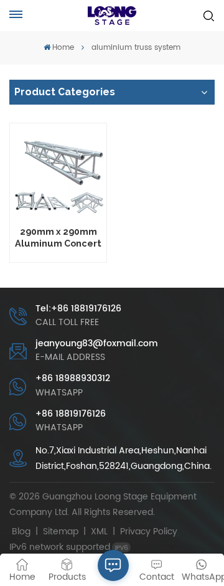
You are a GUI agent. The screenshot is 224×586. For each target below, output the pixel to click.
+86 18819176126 (70, 414)
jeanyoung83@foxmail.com (96, 343)
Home (63, 48)
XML (99, 531)
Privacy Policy (148, 531)
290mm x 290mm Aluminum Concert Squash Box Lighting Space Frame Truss (58, 237)
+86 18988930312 (72, 378)
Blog (21, 531)
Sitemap (60, 531)
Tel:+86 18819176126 (78, 308)
